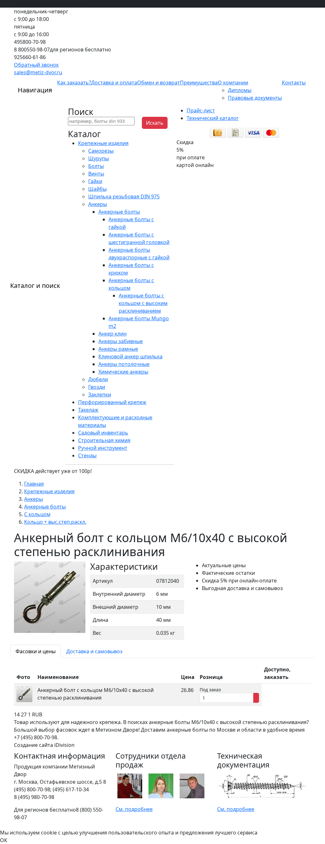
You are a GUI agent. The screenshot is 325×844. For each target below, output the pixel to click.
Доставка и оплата (114, 82)
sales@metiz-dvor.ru (38, 72)
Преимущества (199, 82)
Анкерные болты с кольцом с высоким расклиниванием (143, 303)
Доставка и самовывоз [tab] (94, 651)
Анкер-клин (112, 333)
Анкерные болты (119, 211)
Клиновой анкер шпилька (130, 356)
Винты (96, 173)
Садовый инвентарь (103, 432)
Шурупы (98, 158)
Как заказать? (74, 82)
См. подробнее (134, 809)
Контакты (294, 82)
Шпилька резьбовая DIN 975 (124, 196)
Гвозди (96, 386)
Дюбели (98, 379)
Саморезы (101, 150)
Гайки (95, 181)
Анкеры (97, 204)
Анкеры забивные (120, 341)
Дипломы (239, 90)
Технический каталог (213, 118)
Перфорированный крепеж (112, 402)
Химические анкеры (123, 371)
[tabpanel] (162, 684)
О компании (233, 82)
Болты (96, 166)
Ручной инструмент (102, 447)
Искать (154, 122)
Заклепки (99, 394)
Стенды (87, 455)
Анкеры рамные (118, 348)
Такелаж (88, 409)
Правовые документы (255, 97)
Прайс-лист (201, 110)
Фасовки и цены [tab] (36, 651)
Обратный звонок (36, 64)
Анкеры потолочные (123, 364)
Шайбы (97, 188)
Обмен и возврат (158, 82)
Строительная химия (104, 440)
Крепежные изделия (103, 143)
